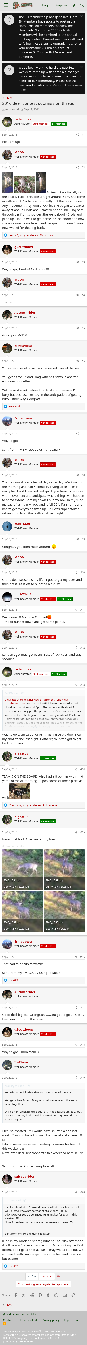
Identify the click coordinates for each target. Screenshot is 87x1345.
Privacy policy (51, 1320)
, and (30, 235)
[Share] (77, 134)
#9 (83, 539)
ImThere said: (13, 1200)
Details (54, 1338)
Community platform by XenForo (36, 1331)
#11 (82, 609)
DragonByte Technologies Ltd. (33, 1338)
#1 (83, 134)
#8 (83, 475)
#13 (82, 685)
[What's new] (73, 5)
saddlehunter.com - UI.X (21, 1314)
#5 (83, 328)
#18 (82, 1045)
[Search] (82, 5)
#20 (82, 1192)
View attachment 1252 (19, 700)
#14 (82, 769)
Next (45, 1276)
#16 (82, 957)
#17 (82, 1007)
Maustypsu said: (15, 1086)
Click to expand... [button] (43, 727)
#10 (82, 572)
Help (66, 1320)
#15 (82, 832)
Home (75, 1320)
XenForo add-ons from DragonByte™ (55, 1334)
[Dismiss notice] (81, 17)
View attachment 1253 (47, 700)
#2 (83, 167)
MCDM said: (12, 693)
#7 (83, 433)
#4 (83, 295)
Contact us (9, 1320)
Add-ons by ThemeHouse (19, 1341)
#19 (82, 1077)
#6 (83, 361)
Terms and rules (29, 1320)
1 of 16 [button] (32, 1276)
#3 (83, 262)
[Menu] (6, 5)
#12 (82, 647)
